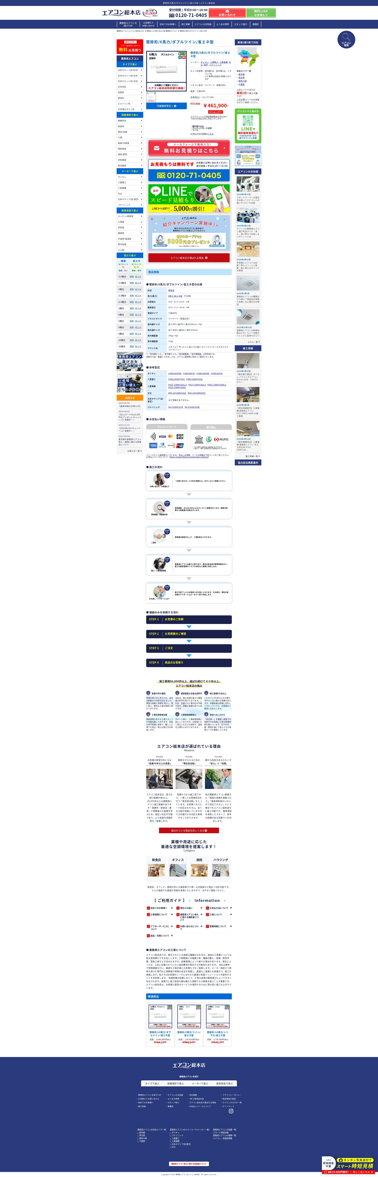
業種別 (255, 24)
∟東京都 (141, 1132)
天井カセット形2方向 (128, 75)
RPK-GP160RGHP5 (197, 393)
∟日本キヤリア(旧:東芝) (180, 1144)
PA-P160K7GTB (176, 407)
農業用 (121, 233)
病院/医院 (122, 154)
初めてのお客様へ (168, 24)
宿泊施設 (122, 165)
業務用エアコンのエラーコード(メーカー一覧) (189, 1129)
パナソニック (215, 64)
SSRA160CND (203, 373)
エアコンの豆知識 (203, 24)
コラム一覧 (253, 342)
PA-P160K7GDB (192, 407)
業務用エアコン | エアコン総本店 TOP (130, 31)
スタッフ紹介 (240, 24)
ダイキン (205, 62)
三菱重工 (214, 62)
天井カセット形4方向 (128, 70)
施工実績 (185, 24)
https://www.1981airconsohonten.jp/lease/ (189, 456)
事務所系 (122, 120)
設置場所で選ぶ (130, 114)
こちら (211, 133)
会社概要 (193, 1095)
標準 (132, 276)
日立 (120, 193)
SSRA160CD (217, 373)
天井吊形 (122, 86)
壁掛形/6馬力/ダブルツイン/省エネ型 (193, 31)
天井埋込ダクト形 (126, 109)
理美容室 (122, 148)
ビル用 (121, 249)
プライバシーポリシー (232, 1095)
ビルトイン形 (124, 103)
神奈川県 (244, 61)
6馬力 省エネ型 (175, 296)
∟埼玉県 (141, 1135)
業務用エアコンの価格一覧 (224, 1135)
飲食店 (121, 126)
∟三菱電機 (174, 1141)
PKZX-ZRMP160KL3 (217, 384)
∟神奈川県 (142, 1138)
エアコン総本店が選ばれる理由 (202, 1102)
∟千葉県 (141, 1141)
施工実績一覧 (252, 456)
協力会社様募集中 (248, 462)
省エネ (138, 276)
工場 (120, 137)
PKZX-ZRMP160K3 (177, 387)
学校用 (121, 227)
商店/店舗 (122, 131)
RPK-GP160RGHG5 (177, 393)
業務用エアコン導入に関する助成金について (189, 1164)
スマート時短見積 (220, 1132)
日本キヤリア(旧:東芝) (128, 199)
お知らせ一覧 (133, 451)
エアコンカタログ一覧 (232, 1102)
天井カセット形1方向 (128, 81)
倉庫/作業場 (123, 143)
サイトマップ (228, 1106)
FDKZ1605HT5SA (176, 379)
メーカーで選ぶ (130, 171)
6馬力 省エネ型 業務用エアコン (165, 31)
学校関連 (122, 159)
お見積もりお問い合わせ (148, 24)
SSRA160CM (189, 373)
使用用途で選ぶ (130, 210)
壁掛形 (149, 31)
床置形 (121, 92)
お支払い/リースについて (200, 1106)
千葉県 (253, 60)
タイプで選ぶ (130, 64)
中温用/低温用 (124, 238)
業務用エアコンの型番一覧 (224, 1129)
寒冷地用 (122, 244)
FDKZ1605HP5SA (194, 379)
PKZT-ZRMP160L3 (197, 384)
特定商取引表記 (229, 1098)
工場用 (121, 221)
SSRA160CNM (175, 373)
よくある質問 (222, 24)
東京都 (245, 57)
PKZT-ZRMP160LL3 (177, 384)
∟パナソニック (176, 1135)
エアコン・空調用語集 (222, 1138)
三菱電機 (224, 62)
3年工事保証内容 (196, 1098)
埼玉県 (245, 53)
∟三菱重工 (174, 1138)
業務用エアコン (130, 58)
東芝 (206, 64)
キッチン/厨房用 (125, 216)
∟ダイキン (174, 1132)
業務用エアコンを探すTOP (128, 24)
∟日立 (173, 1146)
